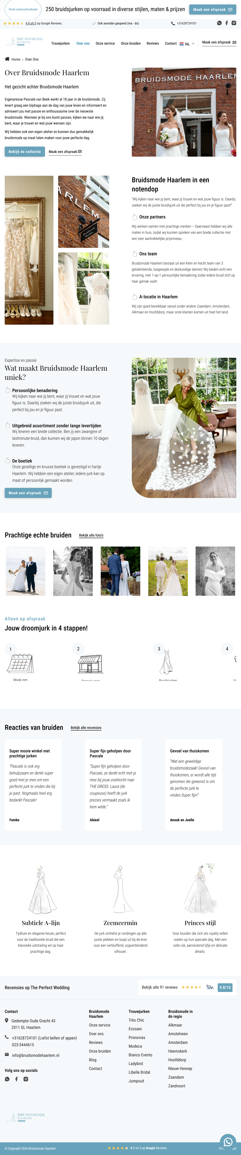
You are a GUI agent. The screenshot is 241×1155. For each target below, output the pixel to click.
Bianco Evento (140, 1055)
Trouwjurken (60, 43)
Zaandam (176, 1077)
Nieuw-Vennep (180, 1068)
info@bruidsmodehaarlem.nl (35, 1055)
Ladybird (136, 1063)
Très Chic (136, 1020)
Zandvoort (176, 1086)
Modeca (135, 1046)
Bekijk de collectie (25, 151)
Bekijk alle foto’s (91, 535)
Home (16, 59)
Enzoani (135, 1029)
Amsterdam (178, 1042)
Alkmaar (175, 1025)
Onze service (105, 43)
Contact (171, 43)
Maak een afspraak (216, 42)
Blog (92, 1060)
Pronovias (137, 1037)
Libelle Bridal (139, 1072)
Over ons (83, 43)
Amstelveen (178, 1033)
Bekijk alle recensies (86, 727)
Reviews (153, 43)
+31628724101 (187, 23)
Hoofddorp (177, 1060)
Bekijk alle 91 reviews (160, 987)
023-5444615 (23, 1044)
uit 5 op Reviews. (149, 1148)
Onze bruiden (131, 43)
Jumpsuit (136, 1081)
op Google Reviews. (44, 23)
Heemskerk (177, 1051)
